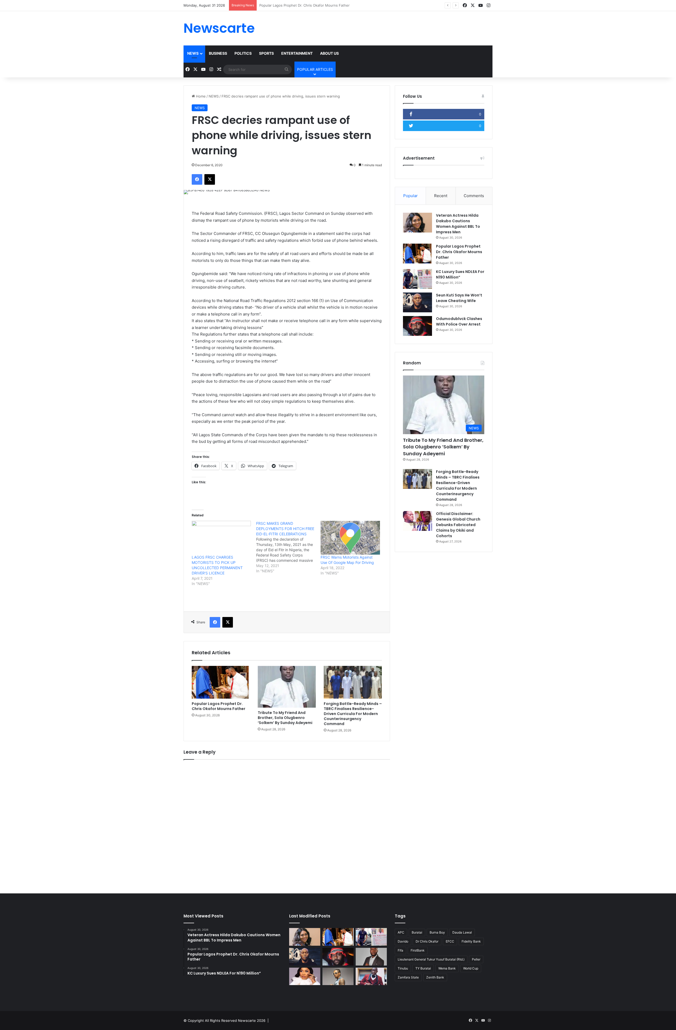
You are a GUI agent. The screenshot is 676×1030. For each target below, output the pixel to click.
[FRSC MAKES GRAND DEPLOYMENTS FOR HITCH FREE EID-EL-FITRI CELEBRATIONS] (288, 547)
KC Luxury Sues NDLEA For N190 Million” (292, 5)
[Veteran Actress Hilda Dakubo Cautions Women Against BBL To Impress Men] (417, 223)
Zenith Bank (435, 977)
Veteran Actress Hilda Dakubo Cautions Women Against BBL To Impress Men (458, 224)
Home (200, 96)
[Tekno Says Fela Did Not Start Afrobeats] (338, 976)
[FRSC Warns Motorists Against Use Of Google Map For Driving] (350, 538)
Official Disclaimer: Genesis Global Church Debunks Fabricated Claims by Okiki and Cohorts (458, 525)
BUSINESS (218, 53)
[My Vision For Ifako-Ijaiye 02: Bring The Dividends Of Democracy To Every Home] (371, 957)
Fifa (400, 950)
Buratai (417, 932)
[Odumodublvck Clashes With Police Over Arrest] (417, 326)
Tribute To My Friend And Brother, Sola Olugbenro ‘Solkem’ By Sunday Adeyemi (285, 717)
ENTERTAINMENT (297, 53)
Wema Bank (447, 968)
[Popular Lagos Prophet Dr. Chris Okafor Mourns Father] (221, 682)
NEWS (193, 53)
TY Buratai (423, 968)
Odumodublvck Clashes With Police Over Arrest (459, 321)
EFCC (450, 941)
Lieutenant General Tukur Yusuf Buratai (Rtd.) (431, 959)
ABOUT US (329, 53)
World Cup (470, 968)
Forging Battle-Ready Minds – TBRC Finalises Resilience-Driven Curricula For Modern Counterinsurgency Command (353, 713)
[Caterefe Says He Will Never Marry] (371, 976)
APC (401, 932)
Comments (474, 195)
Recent (440, 195)
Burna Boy (437, 932)
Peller (476, 959)
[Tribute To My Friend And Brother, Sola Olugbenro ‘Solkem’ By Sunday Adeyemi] (287, 687)
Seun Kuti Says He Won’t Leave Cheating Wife (459, 298)
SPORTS (266, 53)
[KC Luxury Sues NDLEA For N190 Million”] (417, 279)
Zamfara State (408, 977)
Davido (403, 941)
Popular (410, 195)
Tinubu (403, 968)
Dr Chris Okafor (427, 941)
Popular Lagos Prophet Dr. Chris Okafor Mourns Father (218, 706)
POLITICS (243, 53)
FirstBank (418, 950)
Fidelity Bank (471, 941)
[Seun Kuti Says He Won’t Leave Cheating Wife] (417, 302)
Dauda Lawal (462, 932)
